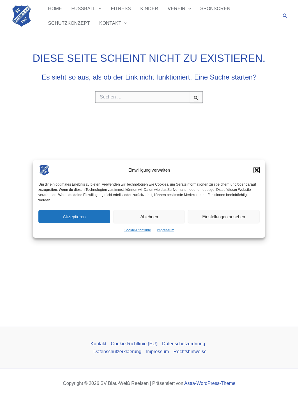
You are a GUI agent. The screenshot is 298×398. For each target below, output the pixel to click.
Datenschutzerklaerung (117, 351)
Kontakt (98, 343)
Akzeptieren (74, 216)
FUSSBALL (83, 8)
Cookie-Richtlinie (137, 230)
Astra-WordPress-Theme (209, 383)
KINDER (149, 8)
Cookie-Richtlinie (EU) (134, 343)
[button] (257, 170)
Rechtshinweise (190, 351)
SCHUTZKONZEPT (69, 23)
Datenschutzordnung (183, 343)
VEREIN (176, 8)
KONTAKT (110, 23)
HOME (55, 8)
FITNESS (121, 8)
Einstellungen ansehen (223, 216)
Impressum (165, 230)
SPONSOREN (215, 8)
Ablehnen (149, 216)
